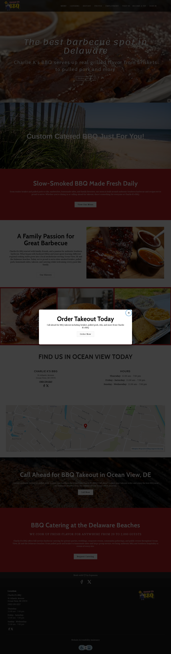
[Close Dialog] (129, 313)
